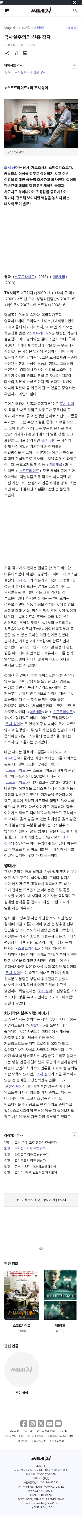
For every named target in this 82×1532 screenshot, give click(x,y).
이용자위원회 (57, 1441)
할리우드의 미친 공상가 (30, 1161)
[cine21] (41, 10)
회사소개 (27, 1431)
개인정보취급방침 (14, 1436)
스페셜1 (39, 28)
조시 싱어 (11, 167)
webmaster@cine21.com (46, 1503)
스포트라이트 (25, 276)
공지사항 (14, 1431)
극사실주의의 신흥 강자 (30, 72)
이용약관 (23, 1441)
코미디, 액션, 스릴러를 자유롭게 (36, 1173)
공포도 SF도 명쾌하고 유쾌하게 (36, 1167)
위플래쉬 (12, 1086)
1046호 (71, 27)
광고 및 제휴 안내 (46, 1431)
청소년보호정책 (35, 1436)
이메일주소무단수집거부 (60, 1436)
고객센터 (63, 1431)
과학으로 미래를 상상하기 (32, 1155)
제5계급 (59, 276)
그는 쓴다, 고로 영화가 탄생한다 (36, 1143)
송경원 (11, 45)
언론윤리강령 (39, 1441)
